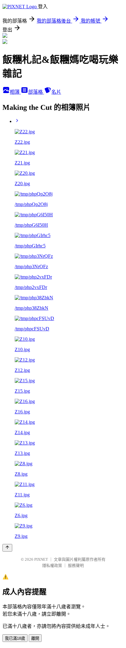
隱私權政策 (52, 565)
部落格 (36, 92)
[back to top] (7, 548)
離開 (35, 638)
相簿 (15, 92)
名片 (56, 92)
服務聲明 (76, 565)
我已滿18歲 (15, 638)
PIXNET (41, 559)
